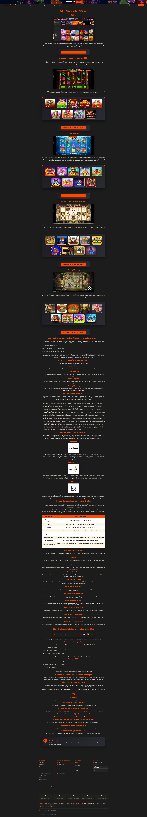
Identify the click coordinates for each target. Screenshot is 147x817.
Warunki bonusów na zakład (44, 768)
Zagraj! (79, 1)
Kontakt (50, 5)
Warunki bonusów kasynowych (45, 771)
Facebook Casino (62, 771)
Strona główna (25, 5)
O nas (32, 5)
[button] (134, 5)
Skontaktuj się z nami (98, 762)
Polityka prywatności (60, 5)
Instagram (61, 766)
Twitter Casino (61, 764)
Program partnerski (42, 775)
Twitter (60, 762)
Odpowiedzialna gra (41, 5)
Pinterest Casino (62, 773)
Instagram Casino (62, 768)
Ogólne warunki (42, 764)
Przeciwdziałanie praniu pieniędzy (45, 786)
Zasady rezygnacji (42, 783)
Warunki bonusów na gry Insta (44, 773)
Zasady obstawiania (43, 766)
